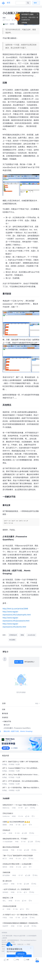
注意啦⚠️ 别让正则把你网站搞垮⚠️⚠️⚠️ (16, 822)
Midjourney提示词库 (19, 935)
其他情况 (5, 717)
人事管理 (4, 938)
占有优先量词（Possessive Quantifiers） (18, 728)
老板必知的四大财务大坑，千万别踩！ (15, 839)
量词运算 (7, 725)
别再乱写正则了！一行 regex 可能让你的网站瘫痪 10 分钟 (20, 805)
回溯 (3, 709)
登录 (35, 3)
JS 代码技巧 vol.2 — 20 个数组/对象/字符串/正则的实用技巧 (21, 915)
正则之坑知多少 (8, 813)
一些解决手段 (6, 721)
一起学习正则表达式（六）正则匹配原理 (16, 889)
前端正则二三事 (8, 898)
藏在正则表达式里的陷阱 (11, 847)
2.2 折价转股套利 (31, 935)
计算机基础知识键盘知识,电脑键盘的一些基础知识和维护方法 (21, 923)
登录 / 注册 (19, 662)
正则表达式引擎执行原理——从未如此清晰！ (18, 864)
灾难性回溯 (6, 872)
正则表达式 (6, 830)
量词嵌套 (5, 713)
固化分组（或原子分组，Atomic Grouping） (18, 731)
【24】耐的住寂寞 (7, 935)
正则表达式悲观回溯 (9, 906)
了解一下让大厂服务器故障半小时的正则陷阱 (18, 855)
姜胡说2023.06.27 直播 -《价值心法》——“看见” (16, 944)
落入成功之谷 (7, 881)
